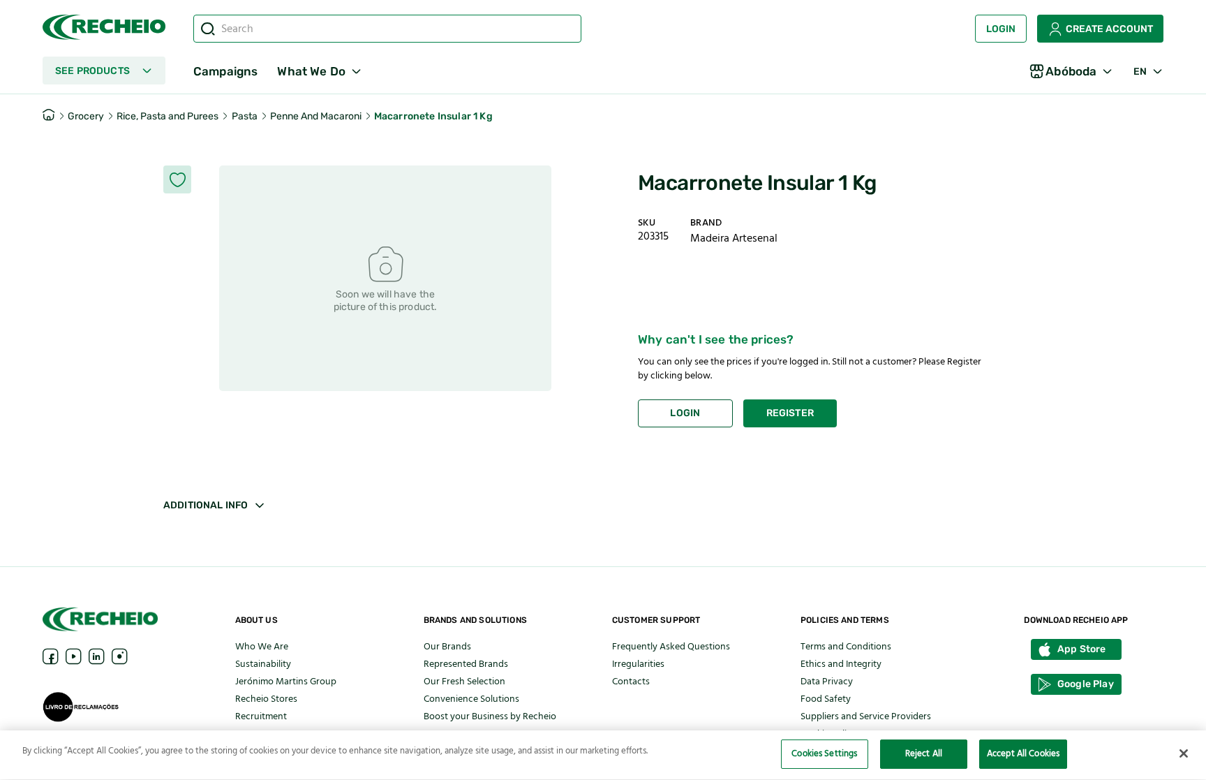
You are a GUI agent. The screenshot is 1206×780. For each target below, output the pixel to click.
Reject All (923, 753)
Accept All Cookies (1023, 753)
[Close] (1183, 753)
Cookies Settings (824, 753)
